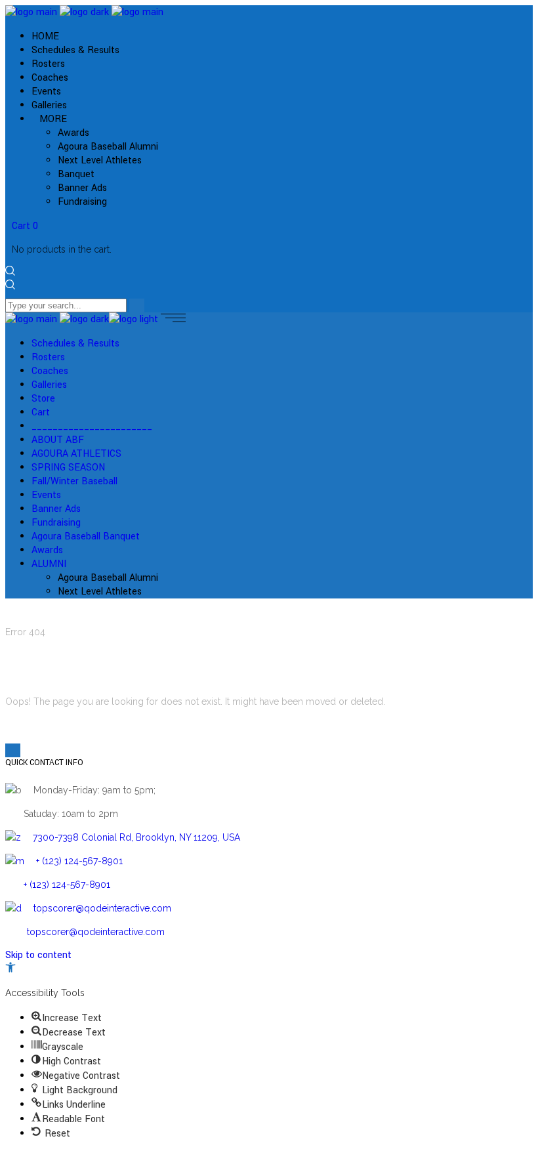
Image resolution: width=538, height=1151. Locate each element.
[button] (10, 969)
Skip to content (38, 955)
